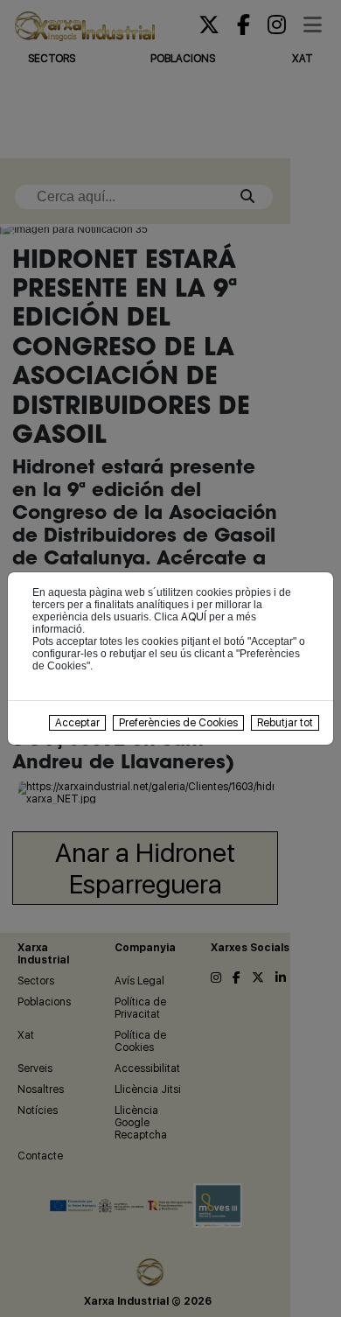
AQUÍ (193, 617)
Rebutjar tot (285, 723)
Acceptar (77, 723)
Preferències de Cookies (178, 723)
